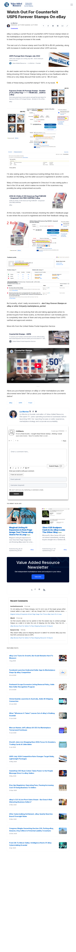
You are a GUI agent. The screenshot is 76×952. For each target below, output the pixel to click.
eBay (10, 402)
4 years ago (57, 431)
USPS (20, 402)
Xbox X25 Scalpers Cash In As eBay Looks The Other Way (53, 529)
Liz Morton (14, 23)
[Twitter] (30, 412)
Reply (64, 441)
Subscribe (38, 576)
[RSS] (44, 590)
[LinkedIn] (36, 412)
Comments (14, 28)
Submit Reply (54, 466)
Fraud (30, 402)
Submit (16, 494)
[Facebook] (33, 412)
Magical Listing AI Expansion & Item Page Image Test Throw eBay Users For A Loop (21, 531)
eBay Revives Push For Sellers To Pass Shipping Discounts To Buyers (31, 626)
